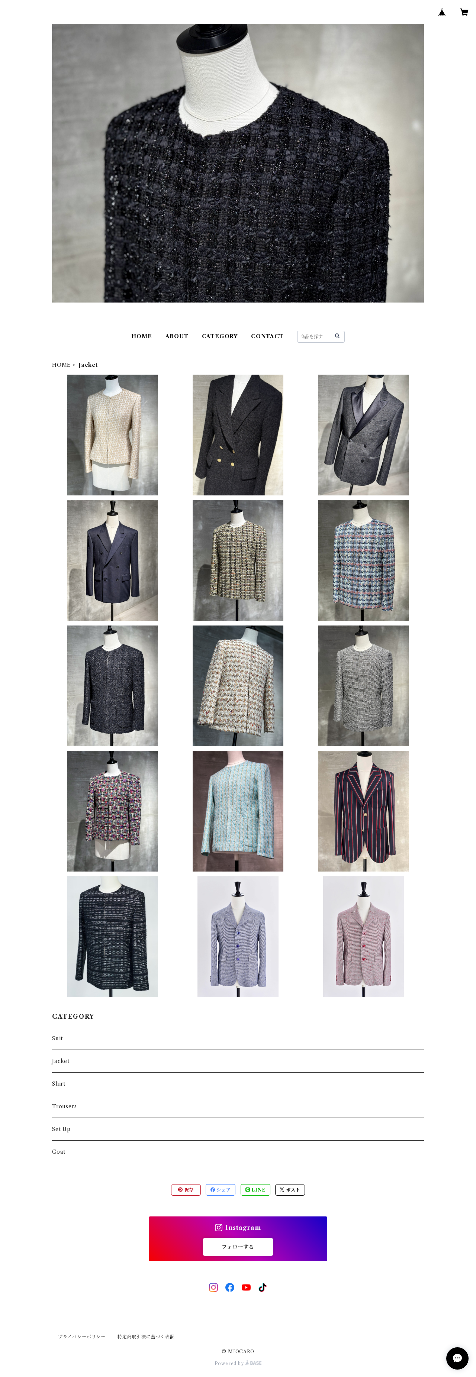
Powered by (230, 1363)
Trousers (64, 1106)
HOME (141, 336)
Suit (57, 1038)
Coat (58, 1151)
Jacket (61, 1061)
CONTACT (267, 336)
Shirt (58, 1083)
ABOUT (177, 336)
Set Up (61, 1129)
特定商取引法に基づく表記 (146, 1336)
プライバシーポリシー (82, 1336)
